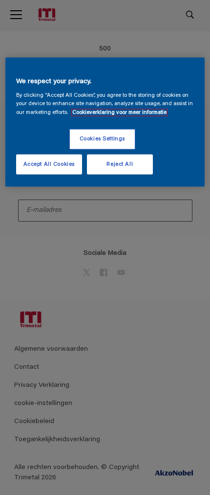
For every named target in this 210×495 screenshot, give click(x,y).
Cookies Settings (102, 138)
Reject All (119, 164)
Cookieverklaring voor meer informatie (119, 112)
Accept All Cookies (49, 164)
